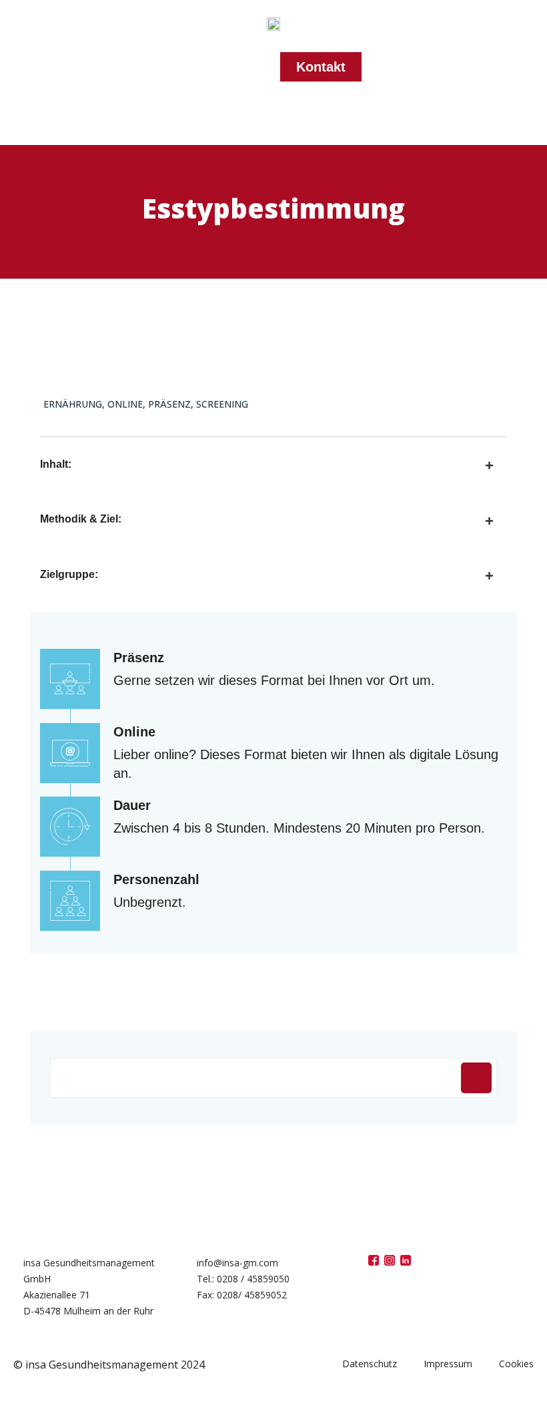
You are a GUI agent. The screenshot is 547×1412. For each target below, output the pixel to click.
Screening (222, 404)
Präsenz (169, 404)
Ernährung (72, 404)
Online (125, 404)
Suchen (476, 1078)
